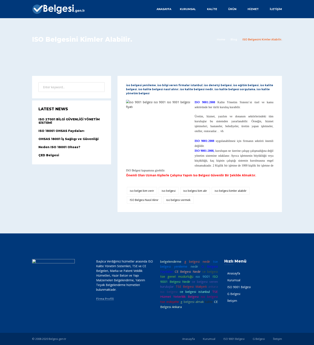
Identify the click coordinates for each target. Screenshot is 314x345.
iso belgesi (169, 191)
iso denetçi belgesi (218, 85)
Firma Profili (105, 298)
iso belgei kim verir (142, 191)
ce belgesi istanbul (195, 291)
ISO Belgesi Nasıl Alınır (144, 200)
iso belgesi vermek (178, 200)
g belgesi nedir (197, 261)
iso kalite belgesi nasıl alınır (158, 89)
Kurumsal (188, 9)
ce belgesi (210, 271)
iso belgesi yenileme (141, 85)
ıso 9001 (203, 276)
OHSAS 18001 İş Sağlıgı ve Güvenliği (68, 139)
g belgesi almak (192, 301)
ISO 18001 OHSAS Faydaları (61, 131)
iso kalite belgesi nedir (196, 89)
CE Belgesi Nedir (188, 271)
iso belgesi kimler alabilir (231, 191)
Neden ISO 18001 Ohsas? (59, 147)
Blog (233, 39)
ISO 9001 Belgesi (239, 287)
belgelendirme (170, 261)
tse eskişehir (169, 301)
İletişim (276, 9)
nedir (194, 266)
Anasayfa (164, 9)
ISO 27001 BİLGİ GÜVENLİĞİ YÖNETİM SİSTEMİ (69, 121)
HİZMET (253, 9)
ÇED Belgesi (48, 155)
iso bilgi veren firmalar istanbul (179, 85)
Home (221, 39)
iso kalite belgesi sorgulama (234, 89)
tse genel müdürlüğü (176, 276)
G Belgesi (233, 294)
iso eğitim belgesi (246, 85)
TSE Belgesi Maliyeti (191, 286)
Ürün (232, 9)
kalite (209, 301)
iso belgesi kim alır (195, 191)
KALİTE (212, 9)
